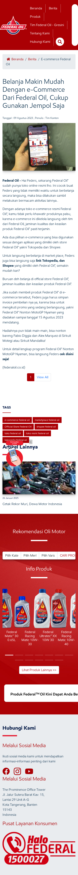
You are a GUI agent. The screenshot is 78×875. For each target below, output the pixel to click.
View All (42, 377)
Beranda (36, 8)
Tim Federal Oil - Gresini (47, 25)
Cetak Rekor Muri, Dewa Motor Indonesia (32, 504)
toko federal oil (13, 433)
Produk (35, 17)
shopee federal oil (46, 426)
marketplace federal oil (47, 419)
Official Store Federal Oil (18, 426)
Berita (53, 8)
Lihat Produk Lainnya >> (39, 670)
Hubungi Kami (40, 42)
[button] (5, 625)
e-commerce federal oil (17, 419)
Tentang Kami (40, 33)
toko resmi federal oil (37, 433)
